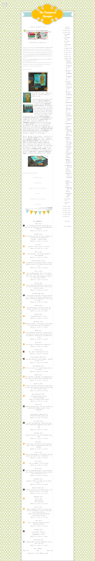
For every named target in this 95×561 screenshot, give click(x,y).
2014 (65, 206)
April (67, 56)
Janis (36, 404)
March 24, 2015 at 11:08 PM (39, 484)
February (68, 199)
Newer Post (26, 550)
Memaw (36, 330)
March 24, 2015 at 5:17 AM (38, 248)
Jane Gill (37, 193)
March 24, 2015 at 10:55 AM (39, 371)
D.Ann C (36, 452)
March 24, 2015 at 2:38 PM (38, 417)
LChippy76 (36, 529)
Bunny (36, 223)
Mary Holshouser (36, 394)
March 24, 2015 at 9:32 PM (38, 475)
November (68, 37)
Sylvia (36, 468)
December (68, 34)
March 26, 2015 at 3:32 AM (38, 545)
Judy (36, 442)
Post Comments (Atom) (42, 553)
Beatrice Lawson (36, 487)
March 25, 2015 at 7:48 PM (38, 536)
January (68, 202)
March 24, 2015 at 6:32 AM (38, 279)
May (67, 54)
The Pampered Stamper (47, 14)
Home (38, 550)
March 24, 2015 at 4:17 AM (38, 230)
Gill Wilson (38, 204)
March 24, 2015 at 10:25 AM (39, 353)
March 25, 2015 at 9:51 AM (38, 526)
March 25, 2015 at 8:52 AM (38, 503)
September (68, 44)
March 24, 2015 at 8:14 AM (38, 339)
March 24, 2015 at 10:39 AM (39, 362)
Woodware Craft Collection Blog (38, 188)
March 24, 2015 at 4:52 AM (38, 241)
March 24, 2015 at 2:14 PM (38, 401)
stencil (47, 209)
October (68, 41)
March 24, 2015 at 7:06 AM (38, 327)
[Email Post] (47, 207)
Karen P (36, 507)
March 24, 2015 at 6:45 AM (38, 311)
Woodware (51, 209)
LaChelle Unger (36, 293)
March (67, 58)
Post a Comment (38, 548)
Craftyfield (36, 539)
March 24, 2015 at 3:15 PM (38, 429)
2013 (65, 208)
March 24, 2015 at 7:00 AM (38, 318)
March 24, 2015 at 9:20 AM (38, 346)
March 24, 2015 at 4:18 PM (38, 449)
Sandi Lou (36, 383)
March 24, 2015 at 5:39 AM (38, 257)
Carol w (36, 252)
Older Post (50, 550)
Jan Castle (37, 421)
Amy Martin (37, 321)
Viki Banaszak (36, 366)
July (67, 50)
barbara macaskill (37, 260)
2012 (65, 210)
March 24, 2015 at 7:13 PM (38, 465)
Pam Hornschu (37, 182)
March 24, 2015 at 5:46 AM (38, 267)
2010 (65, 214)
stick (36, 520)
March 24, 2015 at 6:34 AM (38, 290)
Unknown (36, 234)
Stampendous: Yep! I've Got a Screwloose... (68, 176)
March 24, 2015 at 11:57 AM (39, 390)
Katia (36, 342)
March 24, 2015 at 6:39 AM (38, 302)
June (67, 52)
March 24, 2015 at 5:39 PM (38, 457)
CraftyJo (36, 349)
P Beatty (36, 283)
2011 (65, 212)
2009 (65, 216)
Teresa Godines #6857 (37, 357)
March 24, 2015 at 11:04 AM (39, 380)
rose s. (36, 271)
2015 (65, 32)
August (68, 48)
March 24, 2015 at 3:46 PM (38, 438)
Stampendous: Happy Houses (68, 195)
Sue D (36, 461)
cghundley (36, 496)
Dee (36, 244)
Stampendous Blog (38, 177)
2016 (65, 30)
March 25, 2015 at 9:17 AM (38, 517)
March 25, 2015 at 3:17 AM (38, 493)
